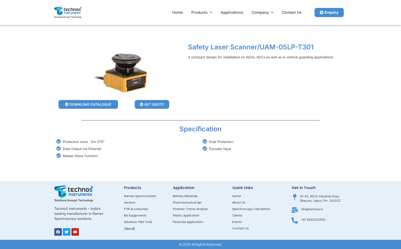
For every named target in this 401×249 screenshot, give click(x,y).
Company (260, 12)
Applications (232, 12)
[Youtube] (75, 232)
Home (177, 12)
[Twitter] (66, 232)
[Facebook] (58, 232)
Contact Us (292, 12)
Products (199, 12)
